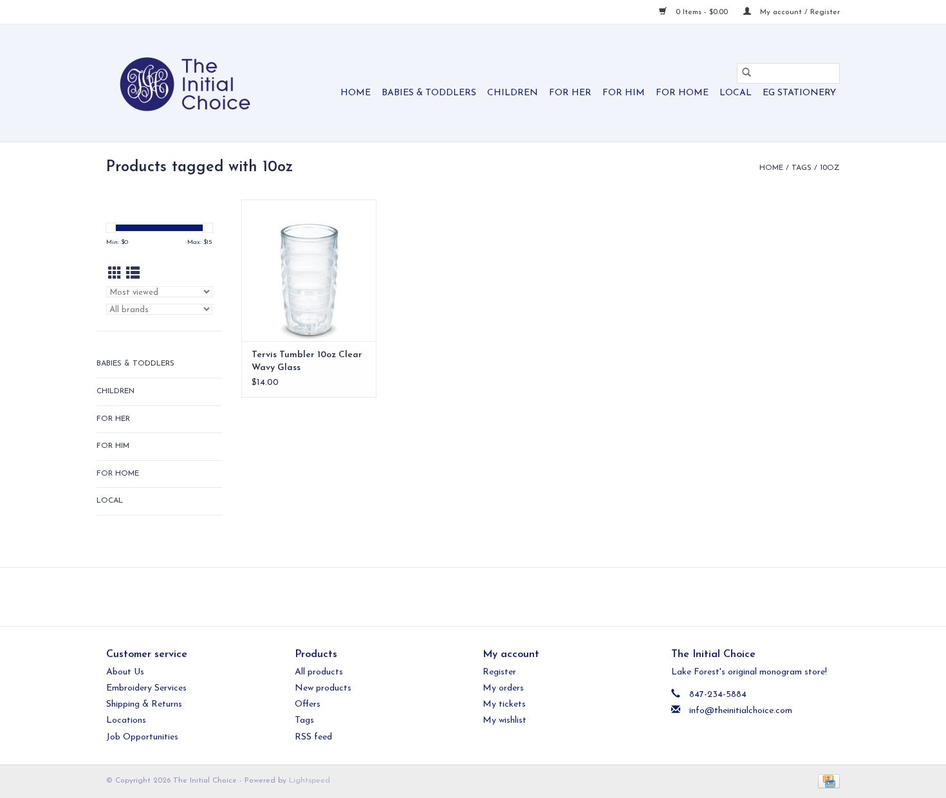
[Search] (746, 73)
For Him (623, 93)
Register (499, 672)
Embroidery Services (146, 688)
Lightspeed (309, 780)
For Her (570, 93)
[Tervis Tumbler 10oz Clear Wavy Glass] (308, 270)
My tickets (504, 704)
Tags (802, 168)
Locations (126, 720)
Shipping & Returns (144, 704)
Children (512, 93)
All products (319, 672)
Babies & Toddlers (429, 93)
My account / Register (798, 12)
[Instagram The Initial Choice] (484, 596)
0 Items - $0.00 (701, 12)
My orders (503, 688)
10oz (830, 168)
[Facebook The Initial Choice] (461, 596)
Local (735, 93)
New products (323, 688)
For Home (682, 93)
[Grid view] (115, 274)
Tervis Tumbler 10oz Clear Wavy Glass (307, 361)
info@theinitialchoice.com (740, 711)
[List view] (133, 274)
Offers (307, 704)
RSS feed (313, 737)
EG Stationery (799, 93)
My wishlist (504, 720)
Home (355, 93)
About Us (125, 672)
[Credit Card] (826, 780)
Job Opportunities (142, 737)
